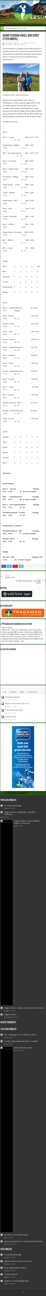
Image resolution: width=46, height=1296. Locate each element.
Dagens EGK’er (10, 1014)
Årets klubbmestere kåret (13, 28)
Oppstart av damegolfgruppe (16, 1281)
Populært (13, 692)
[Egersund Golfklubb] (23, 12)
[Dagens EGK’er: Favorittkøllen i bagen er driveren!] (6, 912)
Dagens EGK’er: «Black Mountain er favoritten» (24, 1008)
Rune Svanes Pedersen (12, 43)
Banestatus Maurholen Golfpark (18, 624)
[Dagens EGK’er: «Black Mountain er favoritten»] (1, 1008)
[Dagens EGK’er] (1, 1014)
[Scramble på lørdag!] (1, 805)
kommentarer (32, 692)
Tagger (21, 692)
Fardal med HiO (10, 717)
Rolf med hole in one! (23, 1048)
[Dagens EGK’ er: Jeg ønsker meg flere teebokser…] (1, 812)
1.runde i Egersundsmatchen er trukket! (21, 1041)
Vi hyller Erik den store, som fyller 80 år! (28, 581)
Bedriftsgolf (8, 44)
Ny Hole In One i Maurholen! (16, 1235)
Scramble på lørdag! (12, 697)
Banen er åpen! (6, 628)
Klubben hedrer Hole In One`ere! (16, 703)
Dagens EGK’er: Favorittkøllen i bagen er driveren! (27, 822)
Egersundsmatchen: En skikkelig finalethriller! (23, 1241)
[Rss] (23, 1292)
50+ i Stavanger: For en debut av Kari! (20, 1035)
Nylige (4, 692)
